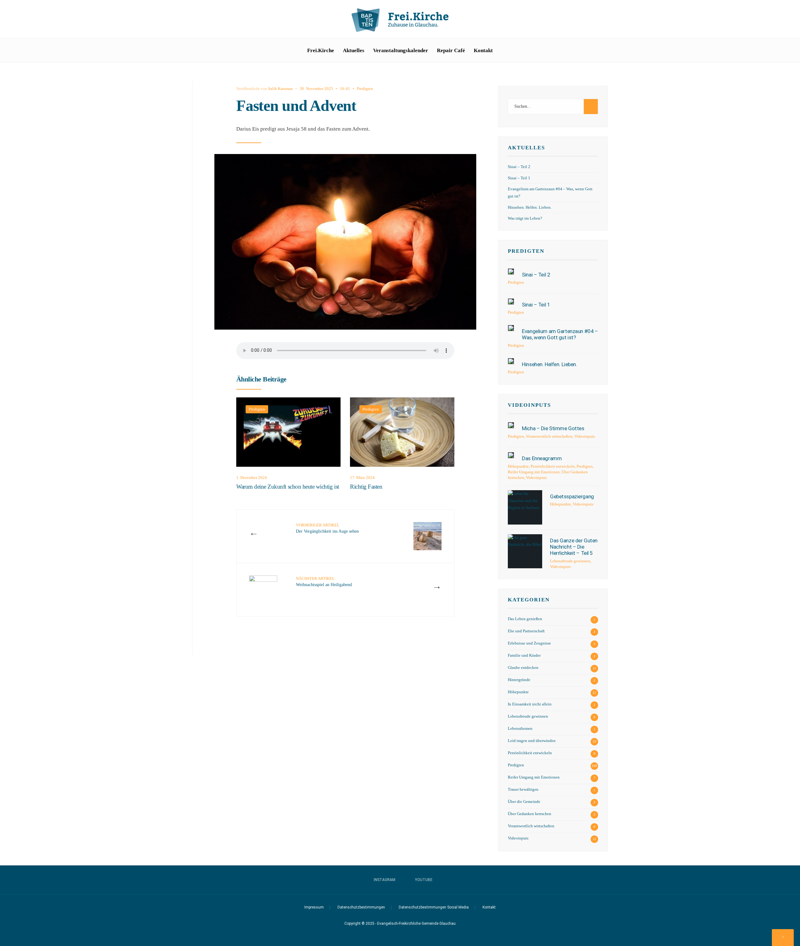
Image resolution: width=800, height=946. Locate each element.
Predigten (365, 88)
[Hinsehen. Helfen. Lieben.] (511, 361)
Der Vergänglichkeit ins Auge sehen (327, 528)
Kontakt (483, 50)
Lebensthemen (520, 728)
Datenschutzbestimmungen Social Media (434, 907)
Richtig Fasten (366, 487)
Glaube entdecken (523, 667)
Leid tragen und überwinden (532, 741)
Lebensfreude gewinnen (570, 561)
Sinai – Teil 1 (519, 178)
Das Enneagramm (542, 458)
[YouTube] (600, 20)
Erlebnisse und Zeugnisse (529, 643)
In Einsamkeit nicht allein (530, 704)
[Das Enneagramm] (511, 455)
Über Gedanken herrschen (529, 814)
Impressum (314, 907)
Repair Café (451, 50)
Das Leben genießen (525, 619)
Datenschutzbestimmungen (361, 907)
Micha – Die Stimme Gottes (553, 428)
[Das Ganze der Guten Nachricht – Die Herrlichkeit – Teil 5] (525, 551)
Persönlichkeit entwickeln (553, 466)
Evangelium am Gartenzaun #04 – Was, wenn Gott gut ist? (560, 334)
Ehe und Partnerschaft (526, 631)
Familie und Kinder (524, 655)
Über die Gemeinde (524, 801)
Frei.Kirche (320, 50)
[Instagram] (590, 20)
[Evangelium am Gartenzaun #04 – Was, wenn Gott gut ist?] (511, 328)
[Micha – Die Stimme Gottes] (511, 425)
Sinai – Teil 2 (519, 167)
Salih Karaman (280, 88)
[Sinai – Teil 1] (511, 301)
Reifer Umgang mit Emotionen (534, 472)
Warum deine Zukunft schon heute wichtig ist (287, 487)
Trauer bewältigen (523, 789)
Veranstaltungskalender (400, 50)
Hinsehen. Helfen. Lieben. (530, 207)
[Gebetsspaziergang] (525, 507)
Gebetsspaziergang (572, 496)
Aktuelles (353, 50)
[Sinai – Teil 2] (511, 271)
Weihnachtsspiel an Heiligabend (324, 581)
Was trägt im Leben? (525, 218)
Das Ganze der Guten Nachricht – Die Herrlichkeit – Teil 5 (574, 546)
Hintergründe (519, 680)
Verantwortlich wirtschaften (549, 436)
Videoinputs (529, 405)
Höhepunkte (518, 466)
